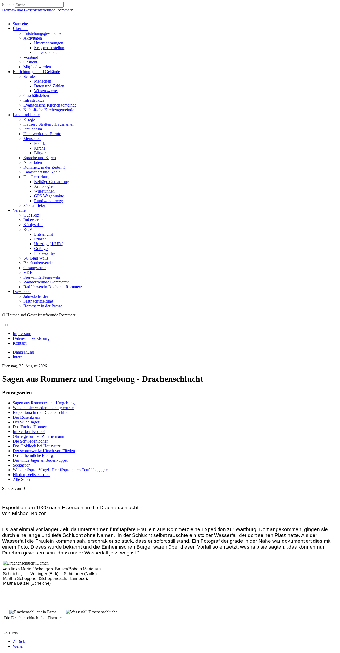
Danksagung (23, 352)
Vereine (19, 210)
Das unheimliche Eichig (33, 455)
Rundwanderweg (48, 200)
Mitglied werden (37, 67)
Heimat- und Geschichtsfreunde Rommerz (37, 10)
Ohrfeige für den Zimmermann (38, 436)
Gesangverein (34, 267)
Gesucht (30, 62)
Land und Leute (26, 114)
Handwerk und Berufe (42, 134)
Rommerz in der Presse (42, 306)
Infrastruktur (33, 100)
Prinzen (40, 239)
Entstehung (43, 234)
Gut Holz (31, 215)
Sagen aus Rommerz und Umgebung (44, 403)
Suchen (8, 4)
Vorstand (30, 57)
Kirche (39, 148)
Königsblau (33, 224)
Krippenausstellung (50, 47)
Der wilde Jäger (26, 422)
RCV (27, 229)
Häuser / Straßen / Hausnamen (48, 124)
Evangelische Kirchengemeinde (49, 105)
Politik (39, 143)
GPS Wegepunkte (49, 196)
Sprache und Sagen (39, 157)
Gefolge (41, 248)
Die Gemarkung (36, 177)
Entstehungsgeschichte (42, 33)
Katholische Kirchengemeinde (48, 110)
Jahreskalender (46, 52)
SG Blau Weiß (35, 258)
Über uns (20, 28)
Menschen (42, 81)
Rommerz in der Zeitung (44, 167)
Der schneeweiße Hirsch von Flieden (44, 450)
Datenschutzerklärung (31, 338)
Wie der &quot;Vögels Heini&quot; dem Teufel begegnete (61, 470)
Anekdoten (32, 162)
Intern (18, 357)
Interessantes (44, 253)
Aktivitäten (32, 38)
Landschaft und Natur (41, 172)
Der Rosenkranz (26, 417)
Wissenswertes (46, 90)
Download (22, 291)
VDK (28, 272)
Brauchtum (32, 129)
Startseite (20, 24)
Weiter (18, 646)
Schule (29, 76)
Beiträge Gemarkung (51, 181)
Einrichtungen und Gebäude (36, 71)
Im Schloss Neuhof (29, 431)
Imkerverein (33, 220)
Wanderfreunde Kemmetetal (46, 282)
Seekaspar (21, 465)
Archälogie (43, 186)
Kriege (29, 119)
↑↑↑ (5, 324)
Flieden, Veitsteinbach (31, 474)
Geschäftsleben (36, 95)
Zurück (19, 641)
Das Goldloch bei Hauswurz (37, 446)
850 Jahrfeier (34, 205)
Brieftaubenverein (38, 263)
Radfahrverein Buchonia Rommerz (52, 287)
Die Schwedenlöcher (30, 441)
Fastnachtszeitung (38, 301)
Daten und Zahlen (49, 86)
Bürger (40, 153)
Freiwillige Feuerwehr (42, 277)
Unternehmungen (48, 43)
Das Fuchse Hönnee (30, 427)
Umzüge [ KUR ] (48, 243)
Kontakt (19, 343)
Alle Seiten (22, 479)
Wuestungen (44, 191)
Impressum (22, 333)
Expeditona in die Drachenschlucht (42, 412)
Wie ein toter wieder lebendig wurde (43, 407)
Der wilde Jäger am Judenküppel (40, 460)
